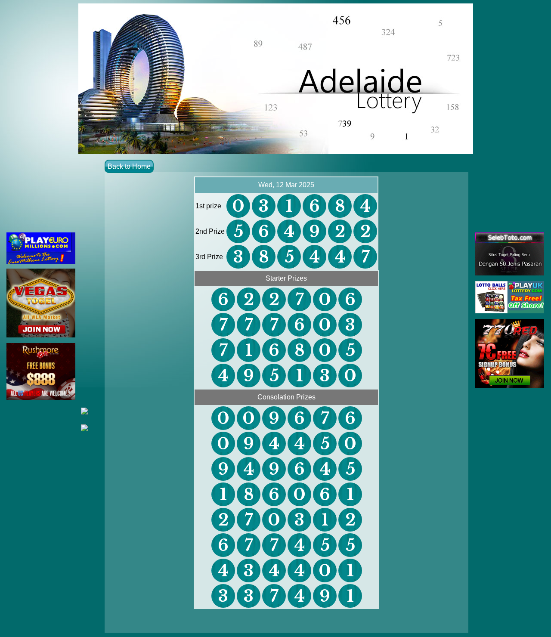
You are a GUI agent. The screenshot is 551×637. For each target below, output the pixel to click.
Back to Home (129, 166)
